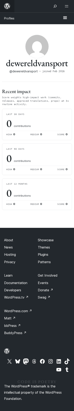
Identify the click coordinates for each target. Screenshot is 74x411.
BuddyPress (15, 333)
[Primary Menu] (65, 18)
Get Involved (48, 275)
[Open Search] (55, 6)
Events (43, 283)
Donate (45, 290)
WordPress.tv (16, 297)
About (8, 240)
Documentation (15, 283)
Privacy (9, 262)
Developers (12, 290)
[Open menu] (67, 6)
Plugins (43, 254)
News (8, 247)
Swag (44, 297)
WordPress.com (18, 311)
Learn (8, 275)
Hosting (10, 254)
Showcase (46, 240)
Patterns (44, 262)
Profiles (9, 18)
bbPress (12, 326)
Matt (10, 318)
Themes (44, 247)
